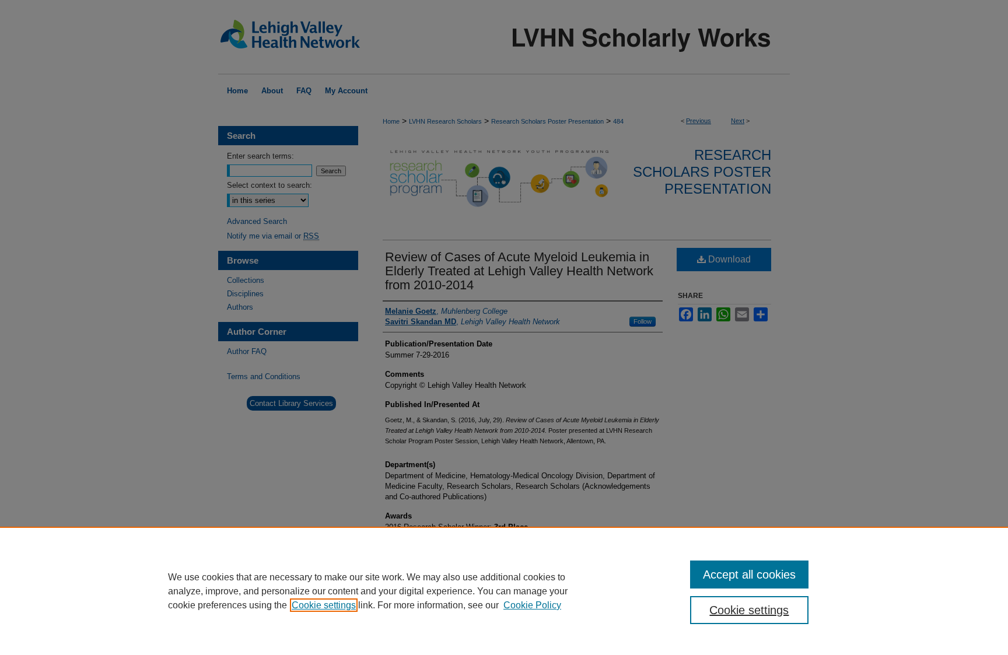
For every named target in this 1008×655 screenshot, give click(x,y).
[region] (504, 591)
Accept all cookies (749, 574)
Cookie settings (324, 605)
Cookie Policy (532, 605)
